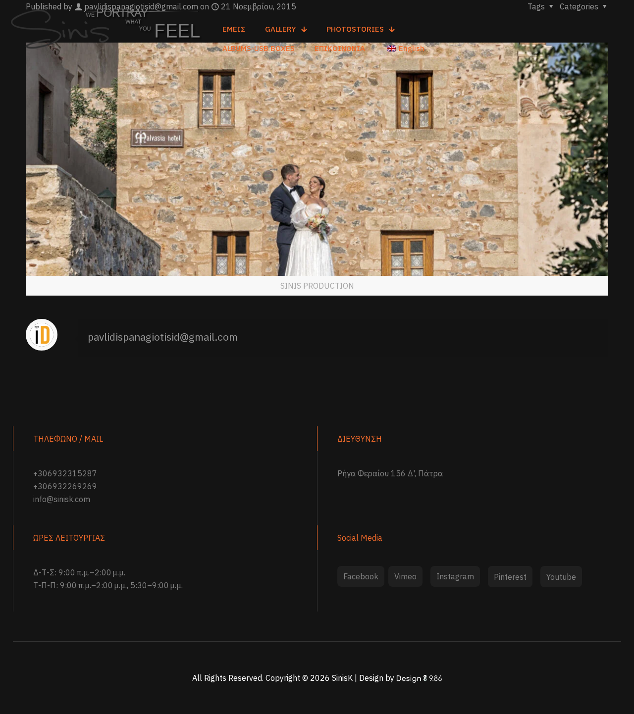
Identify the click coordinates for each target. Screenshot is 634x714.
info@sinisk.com (61, 499)
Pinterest (510, 577)
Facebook (360, 576)
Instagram (455, 576)
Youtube (561, 577)
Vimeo (405, 576)
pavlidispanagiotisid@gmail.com (163, 337)
